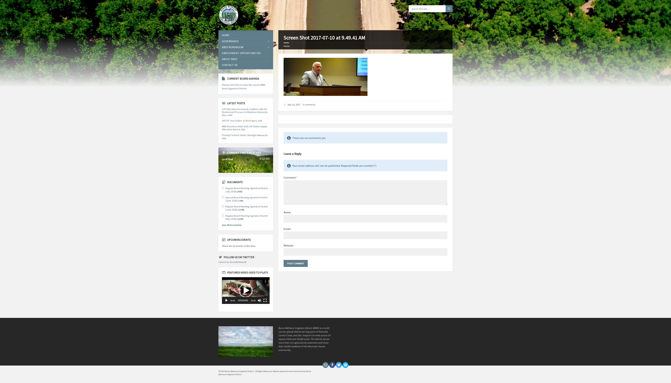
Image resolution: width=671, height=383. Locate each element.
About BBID (229, 59)
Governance (230, 41)
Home (287, 46)
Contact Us (229, 65)
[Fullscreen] (265, 300)
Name (287, 212)
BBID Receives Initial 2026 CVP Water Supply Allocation (244, 128)
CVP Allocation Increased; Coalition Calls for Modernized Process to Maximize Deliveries (245, 111)
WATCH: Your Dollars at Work (236, 120)
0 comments (309, 104)
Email (287, 229)
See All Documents (231, 225)
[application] (246, 290)
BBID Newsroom (232, 47)
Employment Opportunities (241, 53)
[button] (246, 290)
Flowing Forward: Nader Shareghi (239, 135)
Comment (291, 177)
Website (288, 245)
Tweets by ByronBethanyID (232, 262)
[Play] (226, 300)
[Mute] (259, 300)
